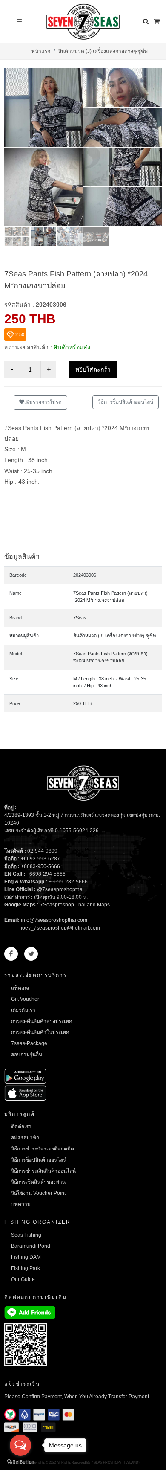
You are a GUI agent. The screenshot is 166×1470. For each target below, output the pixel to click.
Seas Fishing (26, 1235)
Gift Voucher (25, 999)
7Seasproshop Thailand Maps (75, 905)
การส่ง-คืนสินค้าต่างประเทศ (41, 1021)
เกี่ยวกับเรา (23, 1010)
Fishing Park (25, 1268)
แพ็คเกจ (20, 988)
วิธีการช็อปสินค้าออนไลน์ (125, 402)
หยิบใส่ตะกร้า (93, 369)
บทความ (21, 1204)
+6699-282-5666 (68, 882)
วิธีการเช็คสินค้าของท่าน (38, 1182)
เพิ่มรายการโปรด (43, 402)
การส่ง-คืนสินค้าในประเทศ (40, 1032)
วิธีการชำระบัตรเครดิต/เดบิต (42, 1149)
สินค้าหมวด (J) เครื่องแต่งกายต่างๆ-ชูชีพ (103, 51)
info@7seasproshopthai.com (54, 920)
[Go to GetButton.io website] (20, 1461)
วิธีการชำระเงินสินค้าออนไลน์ (43, 1171)
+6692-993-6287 (40, 859)
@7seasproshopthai (60, 889)
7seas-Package (29, 1043)
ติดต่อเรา (21, 1127)
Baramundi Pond (30, 1246)
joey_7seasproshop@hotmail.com (60, 928)
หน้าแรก (40, 51)
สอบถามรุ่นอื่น (26, 1054)
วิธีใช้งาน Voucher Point (38, 1193)
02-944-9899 (42, 851)
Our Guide (23, 1279)
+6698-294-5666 (46, 874)
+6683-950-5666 (40, 866)
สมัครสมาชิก (25, 1138)
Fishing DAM (26, 1257)
